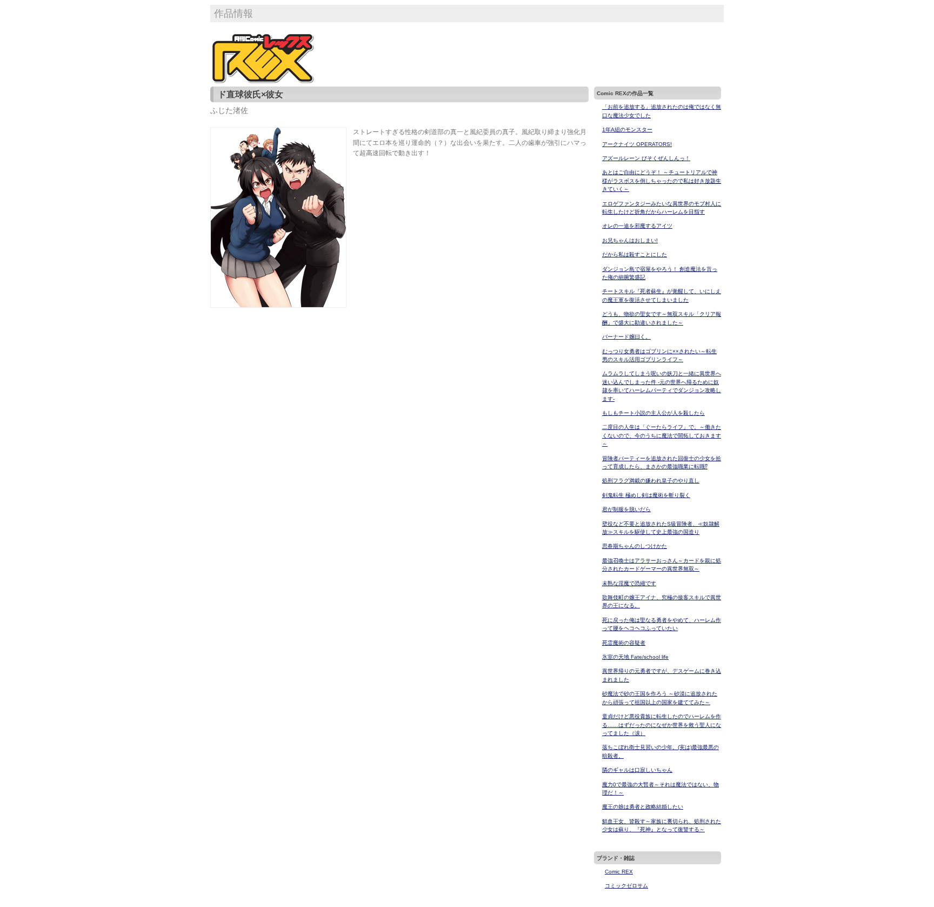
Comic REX (619, 872)
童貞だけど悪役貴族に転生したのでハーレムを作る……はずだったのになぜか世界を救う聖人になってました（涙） (661, 724)
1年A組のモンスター (627, 130)
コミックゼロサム (626, 886)
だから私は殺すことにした (634, 254)
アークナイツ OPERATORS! (637, 144)
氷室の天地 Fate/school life (635, 657)
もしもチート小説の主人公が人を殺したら (653, 413)
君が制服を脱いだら (626, 509)
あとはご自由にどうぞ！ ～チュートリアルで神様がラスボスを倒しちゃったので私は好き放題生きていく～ (661, 180)
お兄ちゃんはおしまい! (630, 240)
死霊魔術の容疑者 (623, 643)
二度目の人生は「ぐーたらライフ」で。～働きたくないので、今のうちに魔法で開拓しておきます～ (661, 435)
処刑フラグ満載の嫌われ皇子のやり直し (650, 481)
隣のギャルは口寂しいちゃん (637, 770)
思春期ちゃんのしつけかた (634, 546)
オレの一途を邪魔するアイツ (637, 226)
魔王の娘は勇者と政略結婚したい (642, 807)
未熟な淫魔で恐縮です (629, 583)
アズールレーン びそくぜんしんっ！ (646, 158)
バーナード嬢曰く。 (626, 337)
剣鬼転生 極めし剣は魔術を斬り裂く (646, 495)
